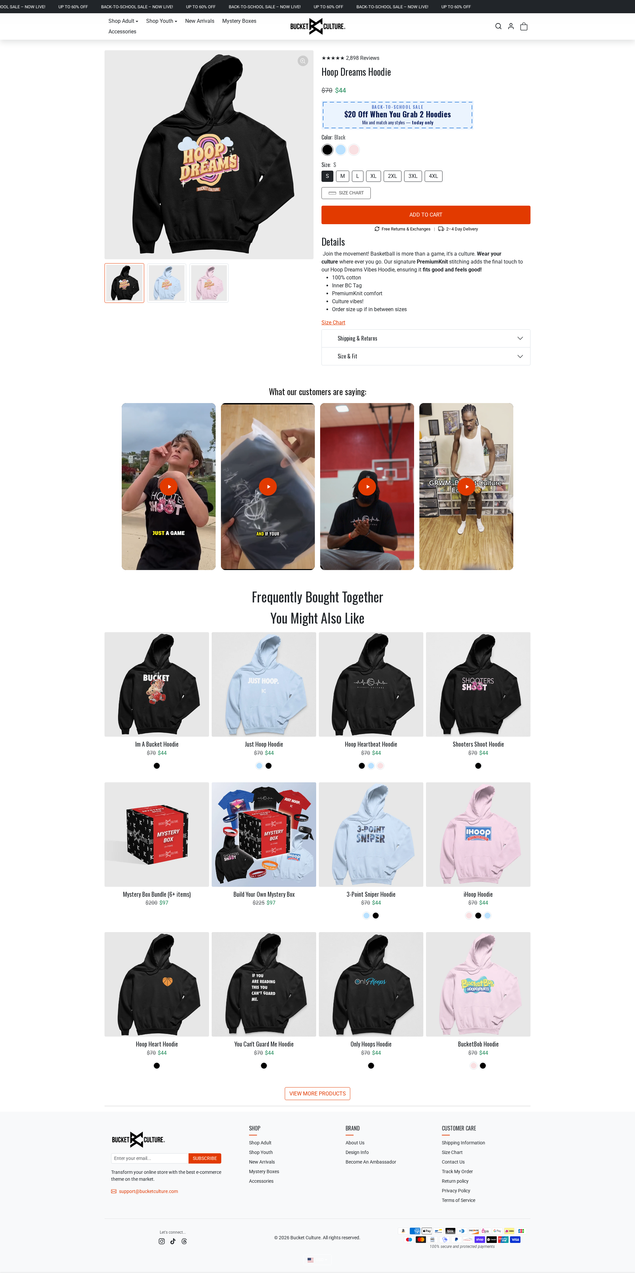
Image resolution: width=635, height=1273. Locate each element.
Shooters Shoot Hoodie (478, 744)
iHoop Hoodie (478, 894)
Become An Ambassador (371, 1162)
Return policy (455, 1181)
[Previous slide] (108, 616)
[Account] (511, 26)
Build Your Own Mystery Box (264, 894)
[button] (498, 26)
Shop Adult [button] (121, 21)
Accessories (122, 31)
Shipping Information (463, 1142)
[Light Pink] (354, 150)
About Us (355, 1142)
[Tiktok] (173, 1241)
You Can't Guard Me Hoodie (264, 1044)
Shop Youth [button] (159, 21)
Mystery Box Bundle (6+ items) (157, 894)
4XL (433, 176)
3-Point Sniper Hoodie (371, 894)
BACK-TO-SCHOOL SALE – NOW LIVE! (72, 6)
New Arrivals (199, 21)
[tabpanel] (317, 865)
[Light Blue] (341, 150)
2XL (392, 176)
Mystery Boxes (239, 21)
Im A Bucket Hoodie (157, 744)
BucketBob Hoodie (478, 1044)
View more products (317, 1093)
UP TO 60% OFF (136, 6)
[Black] (327, 150)
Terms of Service (458, 1200)
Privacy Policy (456, 1190)
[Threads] (184, 1241)
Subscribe (205, 1158)
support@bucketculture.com (148, 1191)
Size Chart (351, 192)
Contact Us (453, 1162)
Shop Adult (260, 1142)
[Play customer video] (169, 486)
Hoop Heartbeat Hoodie (371, 744)
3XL (413, 176)
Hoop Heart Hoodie (157, 1044)
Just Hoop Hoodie (264, 744)
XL (373, 176)
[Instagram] (161, 1241)
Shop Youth (261, 1152)
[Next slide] (527, 616)
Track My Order (457, 1171)
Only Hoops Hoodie (371, 1044)
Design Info (357, 1152)
